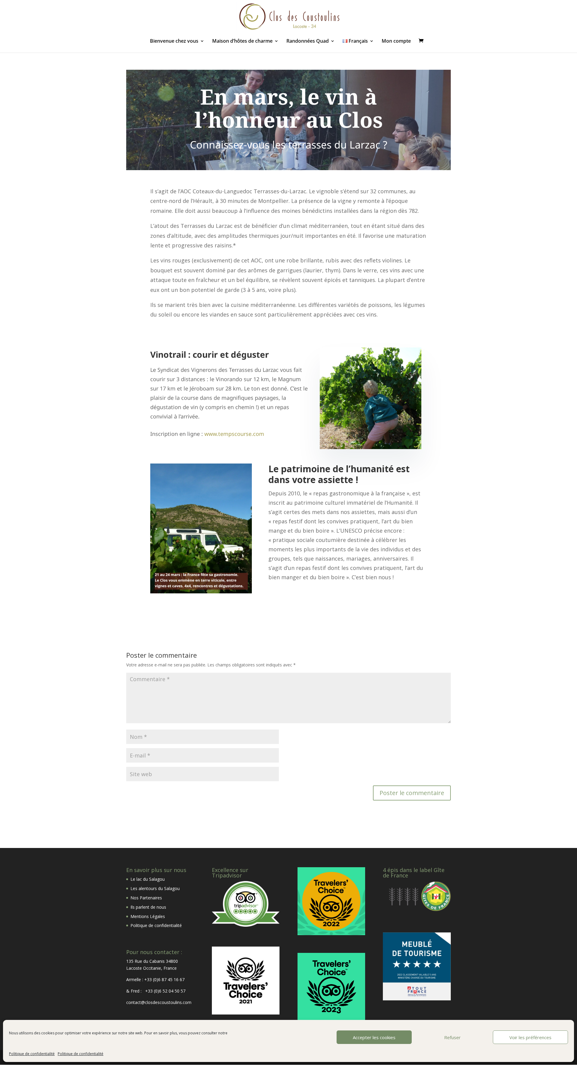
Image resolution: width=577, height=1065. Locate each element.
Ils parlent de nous (148, 907)
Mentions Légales (147, 916)
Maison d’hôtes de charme (242, 41)
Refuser (452, 1037)
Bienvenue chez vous (174, 41)
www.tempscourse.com (234, 433)
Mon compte (396, 41)
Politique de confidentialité (32, 1053)
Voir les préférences (530, 1037)
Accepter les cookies (374, 1037)
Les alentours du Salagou (155, 888)
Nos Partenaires (146, 898)
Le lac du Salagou (147, 879)
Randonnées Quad (307, 41)
